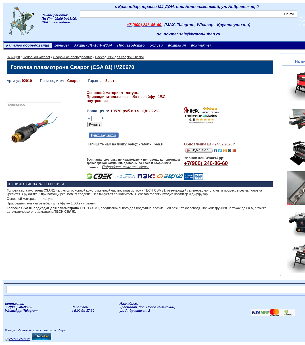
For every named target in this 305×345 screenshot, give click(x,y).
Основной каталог (36, 57)
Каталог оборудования (27, 45)
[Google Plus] (234, 150)
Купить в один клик (103, 135)
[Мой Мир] (229, 150)
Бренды (61, 45)
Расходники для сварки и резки (119, 57)
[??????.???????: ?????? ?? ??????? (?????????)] (17, 339)
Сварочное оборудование (72, 57)
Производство (131, 45)
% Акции (13, 57)
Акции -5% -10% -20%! (93, 45)
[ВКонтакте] (215, 150)
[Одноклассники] (225, 150)
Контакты (201, 45)
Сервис (63, 330)
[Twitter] (220, 150)
